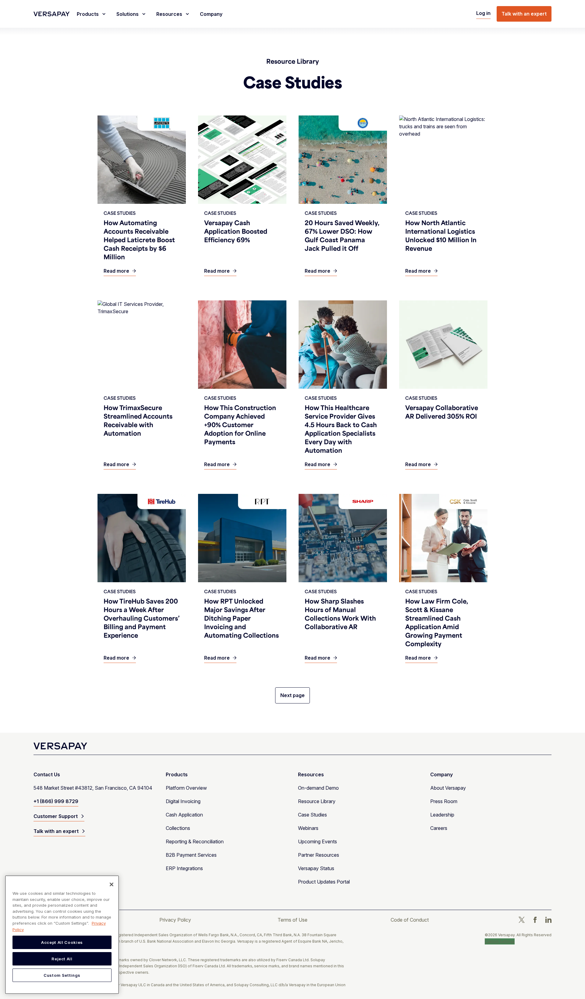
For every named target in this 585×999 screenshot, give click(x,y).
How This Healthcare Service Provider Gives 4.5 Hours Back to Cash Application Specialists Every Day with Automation (341, 428)
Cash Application (184, 815)
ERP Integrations (184, 868)
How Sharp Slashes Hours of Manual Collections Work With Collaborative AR (340, 614)
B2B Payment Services (191, 855)
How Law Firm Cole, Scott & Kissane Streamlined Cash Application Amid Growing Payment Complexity (436, 622)
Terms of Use (292, 920)
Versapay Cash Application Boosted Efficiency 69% (235, 231)
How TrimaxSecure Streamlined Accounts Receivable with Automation (138, 420)
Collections (178, 828)
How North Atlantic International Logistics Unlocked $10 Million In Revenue (441, 235)
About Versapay (448, 788)
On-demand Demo (318, 788)
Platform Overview (186, 788)
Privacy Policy (175, 920)
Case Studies (312, 815)
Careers (438, 828)
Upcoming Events (317, 841)
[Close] (111, 884)
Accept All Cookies (62, 942)
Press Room (443, 801)
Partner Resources (318, 855)
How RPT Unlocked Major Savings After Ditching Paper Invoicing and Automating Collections (241, 618)
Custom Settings (500, 941)
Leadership (442, 815)
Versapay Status (316, 868)
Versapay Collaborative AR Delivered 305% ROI (441, 411)
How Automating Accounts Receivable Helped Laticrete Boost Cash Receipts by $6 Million (139, 239)
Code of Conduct (410, 920)
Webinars (308, 828)
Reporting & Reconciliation (195, 841)
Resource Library (292, 61)
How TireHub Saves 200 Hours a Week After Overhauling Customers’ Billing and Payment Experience (141, 618)
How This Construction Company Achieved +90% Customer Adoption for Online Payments (240, 424)
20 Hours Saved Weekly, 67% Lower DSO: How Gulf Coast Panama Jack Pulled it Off (342, 235)
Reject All (62, 958)
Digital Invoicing (183, 801)
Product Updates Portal (324, 882)
